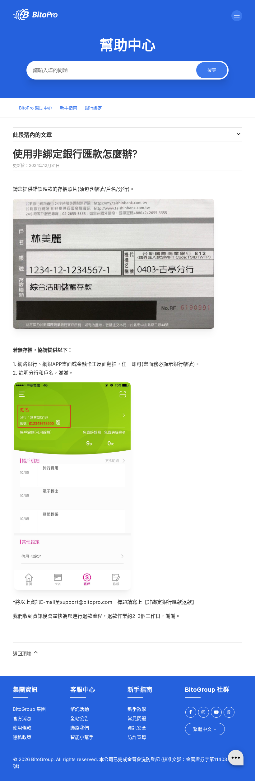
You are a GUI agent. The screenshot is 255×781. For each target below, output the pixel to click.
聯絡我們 (79, 728)
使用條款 (22, 728)
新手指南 (68, 107)
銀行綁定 (93, 107)
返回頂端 (23, 654)
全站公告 (79, 718)
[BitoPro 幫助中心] (35, 18)
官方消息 (22, 718)
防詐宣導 (137, 737)
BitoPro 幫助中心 (35, 107)
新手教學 (137, 709)
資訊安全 (137, 728)
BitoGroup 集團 (29, 709)
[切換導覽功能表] (236, 15)
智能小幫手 (82, 737)
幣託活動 (79, 709)
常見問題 (137, 718)
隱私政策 (22, 737)
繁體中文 (203, 729)
